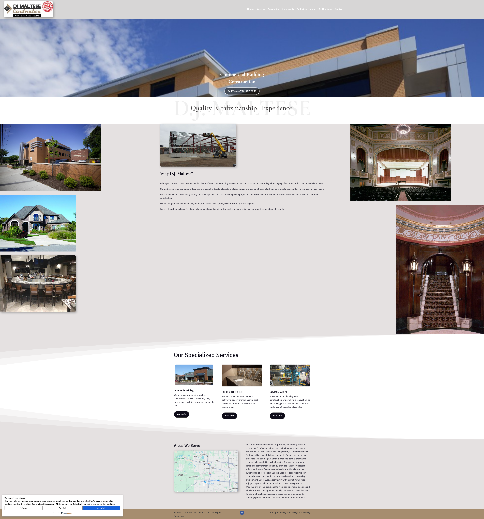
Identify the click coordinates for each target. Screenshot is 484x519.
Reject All (62, 508)
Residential (273, 9)
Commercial (288, 9)
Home (250, 9)
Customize (24, 508)
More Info (181, 414)
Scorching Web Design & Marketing (293, 512)
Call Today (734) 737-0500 (242, 91)
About (313, 9)
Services (260, 9)
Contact (339, 9)
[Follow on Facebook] (242, 513)
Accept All (101, 508)
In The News (325, 9)
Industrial (302, 9)
